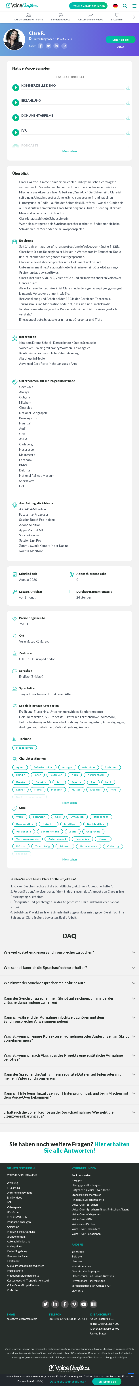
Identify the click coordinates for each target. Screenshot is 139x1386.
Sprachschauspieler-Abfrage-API (91, 1285)
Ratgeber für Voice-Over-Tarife (91, 1189)
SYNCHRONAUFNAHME (22, 1175)
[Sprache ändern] (115, 5)
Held (108, 782)
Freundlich (82, 839)
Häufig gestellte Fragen (86, 1185)
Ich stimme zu (107, 1381)
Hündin (20, 774)
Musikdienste (15, 1270)
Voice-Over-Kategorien (86, 1214)
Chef (38, 774)
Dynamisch (77, 816)
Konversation (24, 824)
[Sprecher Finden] (124, 5)
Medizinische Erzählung (21, 1231)
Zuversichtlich (50, 831)
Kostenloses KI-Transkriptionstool (28, 1280)
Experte (76, 782)
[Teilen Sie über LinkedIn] (56, 46)
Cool (58, 816)
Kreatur (21, 782)
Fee (93, 782)
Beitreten (77, 1256)
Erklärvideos (14, 1197)
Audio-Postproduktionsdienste (25, 1265)
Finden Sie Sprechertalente (88, 1199)
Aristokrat (88, 767)
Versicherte (23, 831)
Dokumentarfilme (17, 1256)
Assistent (111, 767)
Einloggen (78, 1251)
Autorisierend (57, 839)
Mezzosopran (24, 747)
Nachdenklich (95, 824)
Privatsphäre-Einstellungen (88, 1280)
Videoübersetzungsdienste (23, 1275)
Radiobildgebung (17, 1251)
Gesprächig (93, 831)
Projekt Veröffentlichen (88, 5)
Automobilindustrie (18, 1241)
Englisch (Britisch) (71, 76)
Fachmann (39, 816)
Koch (75, 774)
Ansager (67, 767)
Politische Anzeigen (19, 1221)
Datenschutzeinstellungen (68, 1381)
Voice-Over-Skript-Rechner (23, 1285)
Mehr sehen (69, 151)
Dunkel (103, 839)
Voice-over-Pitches (83, 1224)
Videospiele (14, 1207)
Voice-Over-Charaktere (86, 1229)
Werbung (12, 1182)
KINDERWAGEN (17, 1217)
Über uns (77, 1261)
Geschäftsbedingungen (86, 1271)
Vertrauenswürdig (27, 839)
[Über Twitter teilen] (48, 46)
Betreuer (56, 774)
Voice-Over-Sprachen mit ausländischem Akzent (100, 1209)
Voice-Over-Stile (82, 1219)
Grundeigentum (16, 1236)
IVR (9, 1202)
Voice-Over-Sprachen (85, 1204)
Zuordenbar (101, 816)
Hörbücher (13, 1212)
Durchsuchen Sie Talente (28, 19)
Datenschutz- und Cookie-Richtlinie (93, 1276)
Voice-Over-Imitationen (86, 1233)
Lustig (73, 831)
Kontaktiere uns (81, 1266)
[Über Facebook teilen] (40, 46)
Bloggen (77, 1180)
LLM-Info (77, 1290)
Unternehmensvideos (90, 19)
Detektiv (41, 782)
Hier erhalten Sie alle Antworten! (87, 1147)
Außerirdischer (43, 767)
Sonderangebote (60, 19)
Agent (20, 767)
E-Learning (117, 19)
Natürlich (48, 824)
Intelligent (71, 824)
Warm (19, 816)
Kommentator (96, 774)
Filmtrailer (13, 1261)
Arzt (59, 782)
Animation (13, 1226)
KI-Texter (12, 1290)
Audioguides (14, 1246)
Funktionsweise (81, 1175)
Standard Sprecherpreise (86, 1194)
